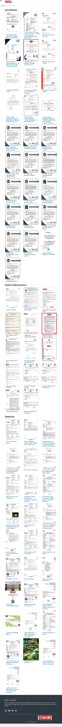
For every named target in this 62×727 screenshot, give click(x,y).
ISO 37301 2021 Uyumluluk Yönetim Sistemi (29, 254)
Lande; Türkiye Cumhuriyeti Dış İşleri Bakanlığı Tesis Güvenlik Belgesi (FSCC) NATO (12, 119)
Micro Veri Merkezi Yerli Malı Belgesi (30, 412)
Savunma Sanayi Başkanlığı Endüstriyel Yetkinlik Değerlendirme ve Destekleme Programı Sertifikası (48, 120)
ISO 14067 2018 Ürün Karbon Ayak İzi (29, 201)
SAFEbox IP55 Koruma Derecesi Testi (30, 605)
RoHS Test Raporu (11, 310)
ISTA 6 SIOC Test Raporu (30, 470)
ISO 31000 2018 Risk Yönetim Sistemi (11, 201)
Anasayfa (3, 5)
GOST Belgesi (28, 310)
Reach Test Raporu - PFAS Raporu (48, 579)
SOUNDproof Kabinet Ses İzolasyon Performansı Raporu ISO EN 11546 (30, 499)
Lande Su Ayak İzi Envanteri (29, 661)
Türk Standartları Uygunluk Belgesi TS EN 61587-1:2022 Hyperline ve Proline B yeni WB (12, 64)
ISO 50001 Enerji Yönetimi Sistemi (28, 226)
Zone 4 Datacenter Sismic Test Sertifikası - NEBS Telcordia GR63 (12, 36)
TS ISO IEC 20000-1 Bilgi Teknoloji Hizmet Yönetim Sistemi (12, 175)
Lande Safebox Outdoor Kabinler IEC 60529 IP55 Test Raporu (12, 662)
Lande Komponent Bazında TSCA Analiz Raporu (11, 553)
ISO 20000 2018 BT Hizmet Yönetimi (11, 226)
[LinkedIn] (6, 710)
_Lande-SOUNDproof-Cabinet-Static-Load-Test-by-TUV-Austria (48, 662)
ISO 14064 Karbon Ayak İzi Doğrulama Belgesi (30, 147)
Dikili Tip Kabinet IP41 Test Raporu (30, 552)
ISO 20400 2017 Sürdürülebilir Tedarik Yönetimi (12, 254)
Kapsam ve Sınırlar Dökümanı (11, 386)
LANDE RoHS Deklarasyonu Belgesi (30, 336)
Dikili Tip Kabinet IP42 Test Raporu (12, 497)
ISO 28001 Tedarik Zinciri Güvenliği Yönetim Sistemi (49, 227)
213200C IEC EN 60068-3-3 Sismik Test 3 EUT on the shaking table (49, 526)
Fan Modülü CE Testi (11, 579)
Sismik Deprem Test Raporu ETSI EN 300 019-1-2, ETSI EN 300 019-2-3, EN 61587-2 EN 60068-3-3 (48, 444)
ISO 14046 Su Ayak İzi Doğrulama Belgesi (48, 201)
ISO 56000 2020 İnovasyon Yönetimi (29, 174)
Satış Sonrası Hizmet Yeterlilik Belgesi (29, 361)
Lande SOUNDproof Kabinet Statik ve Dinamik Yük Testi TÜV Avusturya (48, 607)
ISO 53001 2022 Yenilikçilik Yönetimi (11, 280)
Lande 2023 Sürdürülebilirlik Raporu (12, 605)
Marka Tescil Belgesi (48, 360)
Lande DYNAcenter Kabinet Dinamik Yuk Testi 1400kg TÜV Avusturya (30, 635)
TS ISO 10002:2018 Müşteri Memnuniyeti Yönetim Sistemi (12, 148)
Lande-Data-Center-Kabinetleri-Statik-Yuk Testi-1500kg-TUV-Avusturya (12, 690)
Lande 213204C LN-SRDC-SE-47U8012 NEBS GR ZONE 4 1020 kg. (12, 471)
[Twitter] (12, 710)
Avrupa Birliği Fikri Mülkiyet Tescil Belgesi (48, 253)
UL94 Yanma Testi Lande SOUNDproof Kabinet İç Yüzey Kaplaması (13, 526)
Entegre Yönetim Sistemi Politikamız (47, 336)
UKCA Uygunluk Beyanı (12, 411)
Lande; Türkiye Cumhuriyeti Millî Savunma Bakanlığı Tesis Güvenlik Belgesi (31, 119)
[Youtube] (9, 710)
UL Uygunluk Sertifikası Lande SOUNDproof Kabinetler (30, 91)
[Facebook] (16, 710)
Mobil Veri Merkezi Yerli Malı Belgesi (48, 386)
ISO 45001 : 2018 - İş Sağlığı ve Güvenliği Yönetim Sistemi (29, 63)
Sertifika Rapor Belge (10, 5)
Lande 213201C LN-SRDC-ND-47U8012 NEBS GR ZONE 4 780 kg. (49, 471)
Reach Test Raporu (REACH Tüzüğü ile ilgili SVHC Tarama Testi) (30, 443)
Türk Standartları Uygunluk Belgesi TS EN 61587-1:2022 (30, 36)
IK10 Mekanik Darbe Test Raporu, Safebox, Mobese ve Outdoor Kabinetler (48, 499)
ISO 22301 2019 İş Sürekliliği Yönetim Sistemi (47, 148)
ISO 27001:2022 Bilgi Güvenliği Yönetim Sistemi (47, 175)
